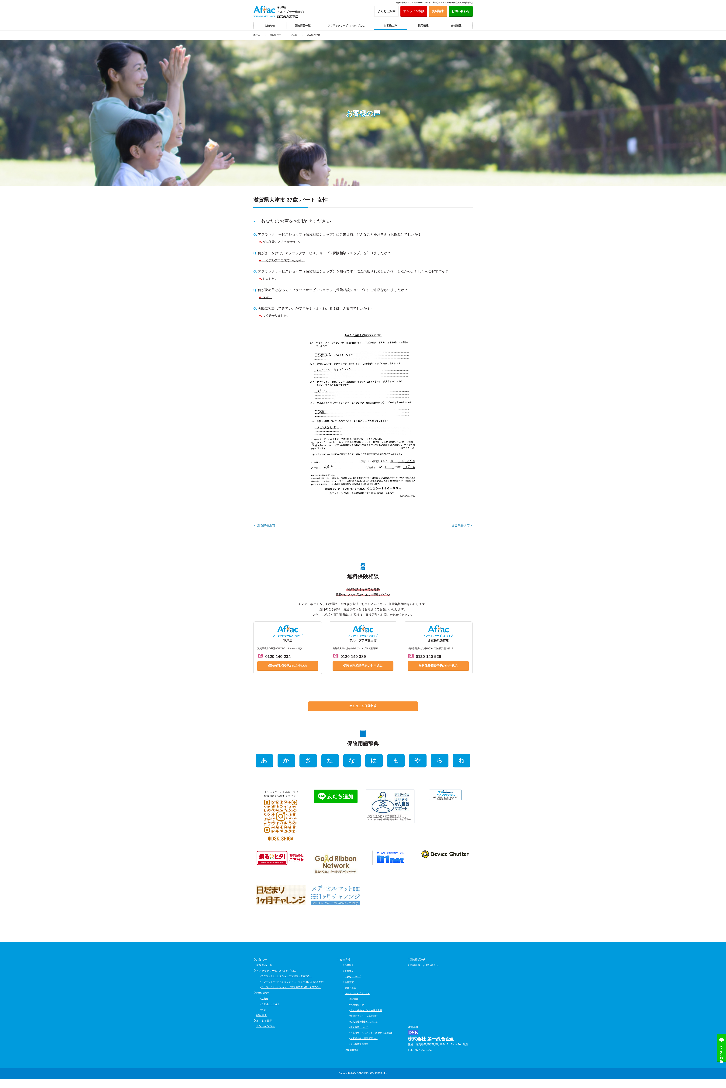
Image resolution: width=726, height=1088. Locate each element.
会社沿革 (349, 982)
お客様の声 (262, 992)
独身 (263, 1010)
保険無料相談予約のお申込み (287, 665)
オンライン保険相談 (363, 705)
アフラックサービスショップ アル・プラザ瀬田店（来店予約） (293, 982)
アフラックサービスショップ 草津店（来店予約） (286, 976)
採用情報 (261, 1015)
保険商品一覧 (264, 965)
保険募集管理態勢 (359, 1044)
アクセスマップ (353, 976)
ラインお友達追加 (721, 1051)
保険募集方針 (357, 1004)
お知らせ (261, 959)
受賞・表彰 (350, 987)
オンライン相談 (265, 1026)
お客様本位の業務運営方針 (364, 1038)
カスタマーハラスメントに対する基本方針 (371, 1033)
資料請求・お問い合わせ (424, 965)
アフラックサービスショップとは (276, 970)
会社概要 (349, 971)
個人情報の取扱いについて (364, 1021)
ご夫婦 (264, 998)
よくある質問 (264, 1020)
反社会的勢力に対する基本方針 (366, 1010)
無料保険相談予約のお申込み (438, 665)
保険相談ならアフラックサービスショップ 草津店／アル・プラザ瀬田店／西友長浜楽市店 (434, 3)
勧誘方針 (354, 999)
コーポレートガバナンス (357, 993)
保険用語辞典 (418, 959)
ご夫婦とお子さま (270, 1004)
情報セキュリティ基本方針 (364, 1016)
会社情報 (345, 959)
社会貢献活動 (351, 1049)
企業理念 (349, 965)
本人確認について (359, 1027)
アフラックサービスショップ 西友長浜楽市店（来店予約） (291, 987)
